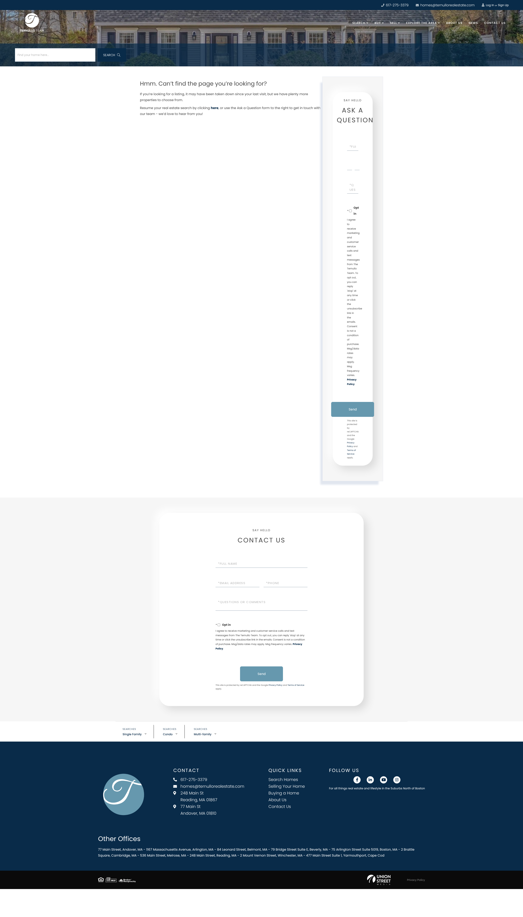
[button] (111, 55)
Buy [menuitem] (377, 23)
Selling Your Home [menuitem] (286, 786)
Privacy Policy (276, 685)
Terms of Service (295, 685)
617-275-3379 (397, 5)
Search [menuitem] (358, 23)
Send (353, 409)
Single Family (132, 734)
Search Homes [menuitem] (283, 779)
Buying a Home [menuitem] (283, 793)
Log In (489, 5)
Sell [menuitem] (393, 23)
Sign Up (503, 5)
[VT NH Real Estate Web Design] (379, 880)
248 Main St (198, 796)
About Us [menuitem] (454, 23)
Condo (168, 734)
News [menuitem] (473, 23)
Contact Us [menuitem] (495, 23)
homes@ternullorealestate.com (447, 5)
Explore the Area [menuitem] (421, 23)
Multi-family (202, 734)
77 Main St (198, 810)
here (214, 108)
